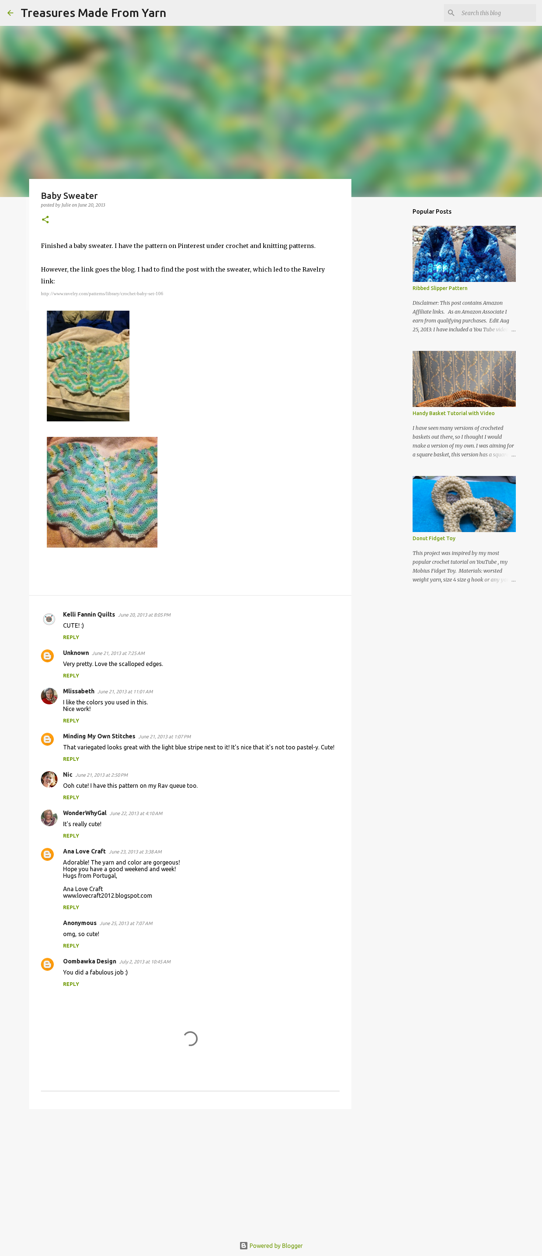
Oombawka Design (89, 961)
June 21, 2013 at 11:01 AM (125, 691)
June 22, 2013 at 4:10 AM (136, 813)
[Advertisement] (190, 1172)
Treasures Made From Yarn (93, 12)
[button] (45, 220)
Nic (67, 774)
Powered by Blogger (275, 1245)
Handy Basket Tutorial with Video (454, 413)
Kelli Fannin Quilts (89, 614)
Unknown (76, 652)
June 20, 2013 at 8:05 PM (144, 614)
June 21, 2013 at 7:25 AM (118, 653)
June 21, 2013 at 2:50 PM (101, 774)
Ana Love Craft (84, 851)
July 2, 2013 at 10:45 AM (144, 961)
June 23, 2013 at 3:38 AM (135, 851)
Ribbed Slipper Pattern (440, 288)
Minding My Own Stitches (99, 736)
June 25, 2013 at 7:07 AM (126, 923)
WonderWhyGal (85, 813)
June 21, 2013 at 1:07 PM (164, 736)
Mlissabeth (78, 691)
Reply (71, 637)
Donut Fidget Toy (434, 538)
